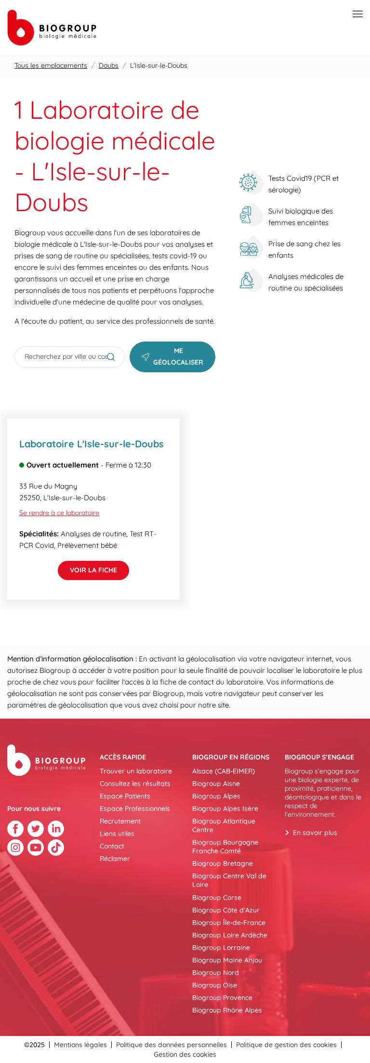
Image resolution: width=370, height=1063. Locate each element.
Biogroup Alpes (216, 796)
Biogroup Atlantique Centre (223, 825)
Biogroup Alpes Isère (225, 808)
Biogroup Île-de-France (228, 922)
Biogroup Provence (222, 997)
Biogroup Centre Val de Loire (229, 880)
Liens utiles (117, 833)
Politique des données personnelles (171, 1044)
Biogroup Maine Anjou (227, 960)
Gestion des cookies (185, 1054)
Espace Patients (125, 796)
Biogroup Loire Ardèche (229, 935)
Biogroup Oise (214, 985)
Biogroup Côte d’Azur (226, 910)
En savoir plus (315, 832)
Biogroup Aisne (216, 783)
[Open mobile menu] (358, 14)
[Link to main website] (51, 28)
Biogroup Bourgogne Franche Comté (225, 846)
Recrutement (120, 821)
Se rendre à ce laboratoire (59, 512)
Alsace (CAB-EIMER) (223, 771)
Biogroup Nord (215, 972)
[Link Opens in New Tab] (15, 829)
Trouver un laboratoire (136, 771)
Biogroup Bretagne (222, 863)
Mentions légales (80, 1044)
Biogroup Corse (216, 897)
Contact (112, 846)
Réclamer (115, 858)
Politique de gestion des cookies (286, 1044)
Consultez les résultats (135, 783)
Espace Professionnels (135, 808)
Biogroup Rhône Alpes (227, 1010)
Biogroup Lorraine (221, 947)
